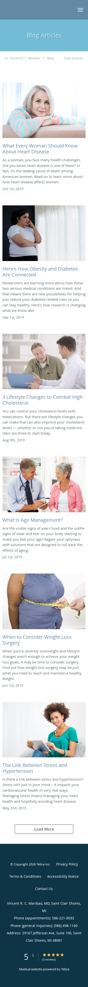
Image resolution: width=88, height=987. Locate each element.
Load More (44, 829)
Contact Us (44, 888)
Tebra (65, 969)
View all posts (73, 58)
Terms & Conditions (25, 876)
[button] (80, 10)
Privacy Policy (67, 864)
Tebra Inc (43, 864)
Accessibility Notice (63, 876)
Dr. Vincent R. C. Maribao (22, 58)
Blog (50, 58)
